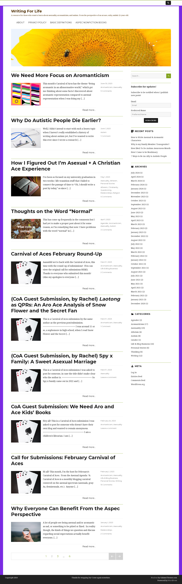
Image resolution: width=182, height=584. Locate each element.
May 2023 (135, 216)
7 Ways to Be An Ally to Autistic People (149, 156)
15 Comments (106, 485)
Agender (104, 223)
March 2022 (136, 252)
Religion (116, 193)
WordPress (172, 580)
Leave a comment (108, 377)
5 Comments (106, 91)
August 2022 (136, 240)
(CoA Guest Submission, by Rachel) (65, 305)
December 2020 (138, 303)
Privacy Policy (37, 22)
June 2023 (135, 212)
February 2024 (137, 185)
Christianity (113, 187)
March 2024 (136, 181)
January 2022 (137, 260)
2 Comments (106, 272)
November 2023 (138, 197)
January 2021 (137, 299)
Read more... (89, 110)
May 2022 (135, 248)
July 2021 (135, 276)
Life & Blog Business (109, 268)
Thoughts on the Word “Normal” (51, 211)
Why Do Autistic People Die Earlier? (56, 120)
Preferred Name (138, 110)
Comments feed (138, 380)
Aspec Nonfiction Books (91, 22)
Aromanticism (107, 87)
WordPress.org (138, 384)
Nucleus (154, 578)
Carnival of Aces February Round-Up (56, 254)
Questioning (106, 190)
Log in (134, 372)
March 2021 (136, 292)
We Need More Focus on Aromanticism (60, 75)
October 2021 (137, 264)
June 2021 (135, 280)
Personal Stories (108, 183)
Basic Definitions (61, 22)
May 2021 (135, 284)
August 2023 (136, 208)
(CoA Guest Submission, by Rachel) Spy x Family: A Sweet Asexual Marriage (62, 359)
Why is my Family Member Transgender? (150, 144)
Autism (103, 132)
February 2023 (137, 228)
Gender (134, 340)
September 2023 (138, 204)
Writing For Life (26, 11)
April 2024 (136, 177)
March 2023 (136, 224)
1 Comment (105, 136)
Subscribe (150, 120)
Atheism (113, 181)
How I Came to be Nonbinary (144, 152)
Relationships (106, 193)
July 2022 (135, 244)
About (20, 22)
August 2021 (136, 272)
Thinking (135, 352)
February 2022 (137, 256)
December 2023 (138, 193)
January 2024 (137, 189)
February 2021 (137, 295)
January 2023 (137, 232)
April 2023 (136, 220)
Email (133, 101)
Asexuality (117, 87)
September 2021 (138, 268)
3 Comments (106, 230)
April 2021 (136, 288)
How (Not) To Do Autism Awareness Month (151, 148)
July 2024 (135, 173)
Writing (119, 481)
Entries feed (136, 376)
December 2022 (138, 236)
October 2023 (137, 201)
